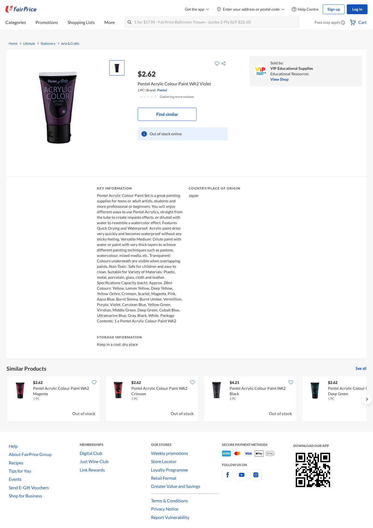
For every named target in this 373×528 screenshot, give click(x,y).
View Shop (279, 79)
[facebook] (227, 478)
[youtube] (241, 478)
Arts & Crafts (70, 43)
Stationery (48, 43)
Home (13, 43)
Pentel (162, 90)
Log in (357, 9)
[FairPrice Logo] (21, 9)
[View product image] (116, 68)
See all (361, 368)
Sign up (333, 9)
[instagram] (255, 478)
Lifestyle (29, 43)
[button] (343, 22)
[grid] (186, 399)
